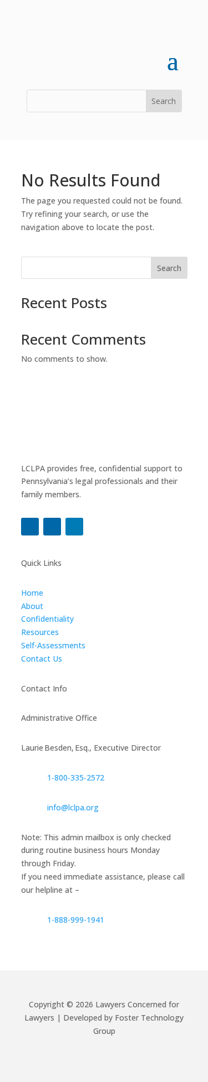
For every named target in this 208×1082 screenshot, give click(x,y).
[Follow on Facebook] (30, 526)
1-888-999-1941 (75, 919)
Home (32, 592)
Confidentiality (47, 618)
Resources (40, 632)
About (32, 606)
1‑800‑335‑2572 (75, 777)
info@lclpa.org (73, 807)
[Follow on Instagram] (52, 526)
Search (169, 268)
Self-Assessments (53, 645)
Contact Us (41, 658)
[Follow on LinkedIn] (74, 526)
